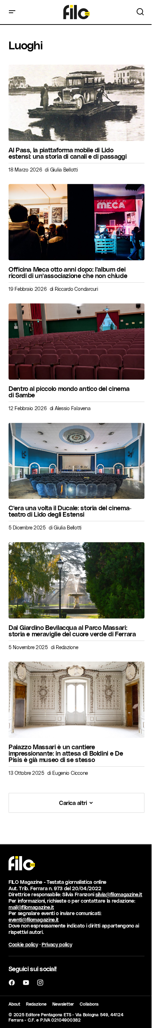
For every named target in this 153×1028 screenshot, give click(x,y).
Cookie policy (23, 944)
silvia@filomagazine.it (118, 894)
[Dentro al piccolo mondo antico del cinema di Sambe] (76, 341)
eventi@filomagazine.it (34, 920)
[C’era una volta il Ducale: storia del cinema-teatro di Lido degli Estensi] (76, 461)
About (14, 1003)
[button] (12, 12)
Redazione (36, 1003)
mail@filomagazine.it (31, 907)
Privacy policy (57, 944)
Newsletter (63, 1003)
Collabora (89, 1003)
